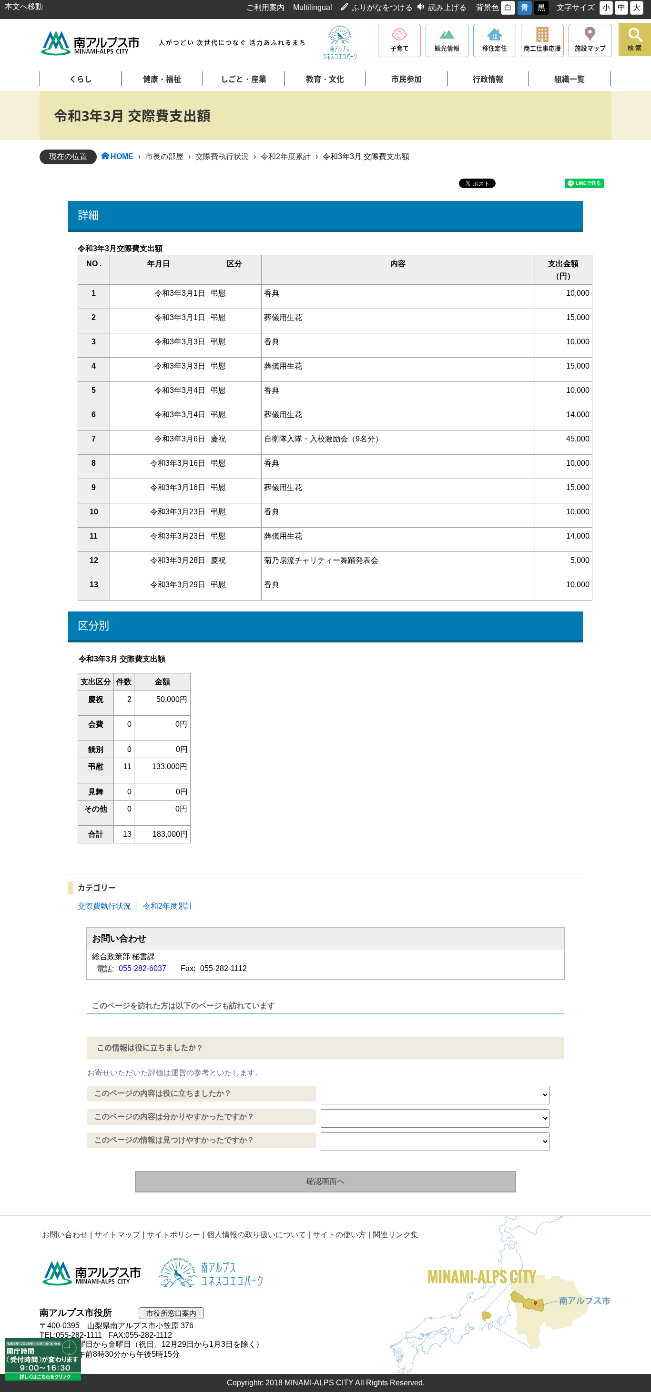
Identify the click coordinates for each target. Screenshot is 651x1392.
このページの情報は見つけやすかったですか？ (174, 1140)
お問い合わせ (65, 1235)
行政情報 (488, 79)
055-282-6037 (142, 968)
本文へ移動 (24, 6)
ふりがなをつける (382, 7)
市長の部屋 (164, 156)
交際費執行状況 (222, 156)
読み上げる (447, 7)
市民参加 (406, 79)
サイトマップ (117, 1235)
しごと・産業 (243, 79)
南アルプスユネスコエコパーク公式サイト (340, 43)
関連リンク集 (395, 1235)
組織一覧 (569, 79)
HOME (122, 156)
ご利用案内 (265, 7)
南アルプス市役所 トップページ (91, 43)
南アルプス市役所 (92, 1273)
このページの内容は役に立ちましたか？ (163, 1093)
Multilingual (312, 7)
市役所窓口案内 (171, 1313)
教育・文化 (325, 79)
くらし (80, 79)
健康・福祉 (162, 79)
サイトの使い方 (339, 1235)
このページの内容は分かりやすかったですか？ (174, 1116)
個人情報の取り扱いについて (256, 1235)
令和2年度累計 (286, 156)
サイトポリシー (173, 1235)
